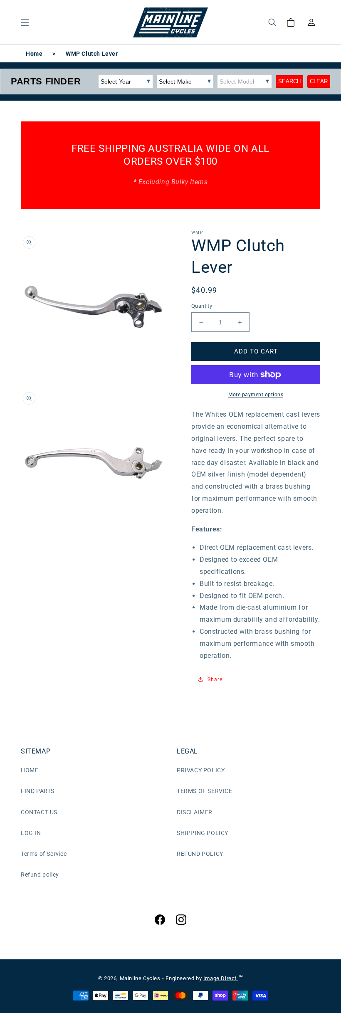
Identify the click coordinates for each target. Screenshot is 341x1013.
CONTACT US (39, 812)
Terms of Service (44, 853)
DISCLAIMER (195, 812)
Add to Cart (256, 351)
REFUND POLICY (200, 853)
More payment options (255, 395)
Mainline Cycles (140, 978)
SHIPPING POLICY (202, 833)
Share (215, 679)
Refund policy (40, 874)
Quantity (201, 306)
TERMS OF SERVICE (204, 791)
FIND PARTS (37, 791)
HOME (29, 770)
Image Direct (220, 978)
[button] (25, 22)
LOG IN (31, 833)
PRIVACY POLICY (201, 770)
